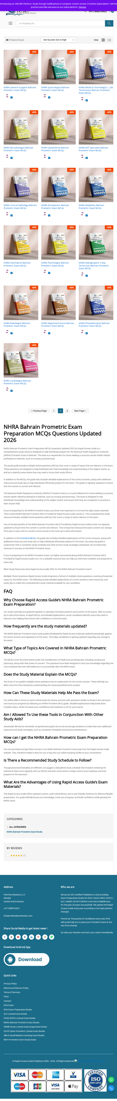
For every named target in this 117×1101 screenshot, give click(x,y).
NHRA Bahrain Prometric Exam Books (24, 832)
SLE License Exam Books (15, 1014)
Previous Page (40, 411)
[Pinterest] (38, 937)
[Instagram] (45, 937)
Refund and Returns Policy (16, 988)
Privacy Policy (10, 983)
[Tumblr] (24, 937)
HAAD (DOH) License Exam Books (19, 1018)
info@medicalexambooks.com (18, 916)
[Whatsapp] (51, 937)
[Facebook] (4, 937)
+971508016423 (12, 908)
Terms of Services (12, 992)
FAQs (6, 996)
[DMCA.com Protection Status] (90, 1061)
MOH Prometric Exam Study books (20, 1039)
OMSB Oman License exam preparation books (25, 1027)
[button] (17, 82)
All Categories (17, 827)
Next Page (79, 411)
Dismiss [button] (82, 7)
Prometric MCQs (28, 538)
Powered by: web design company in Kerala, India (58, 1064)
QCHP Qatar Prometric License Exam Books (24, 1031)
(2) (18, 855)
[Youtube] (18, 937)
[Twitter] (11, 937)
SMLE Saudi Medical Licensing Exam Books (24, 1035)
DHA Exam (9, 1005)
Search (109, 23)
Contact (7, 1001)
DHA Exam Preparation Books (18, 1009)
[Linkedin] (31, 937)
